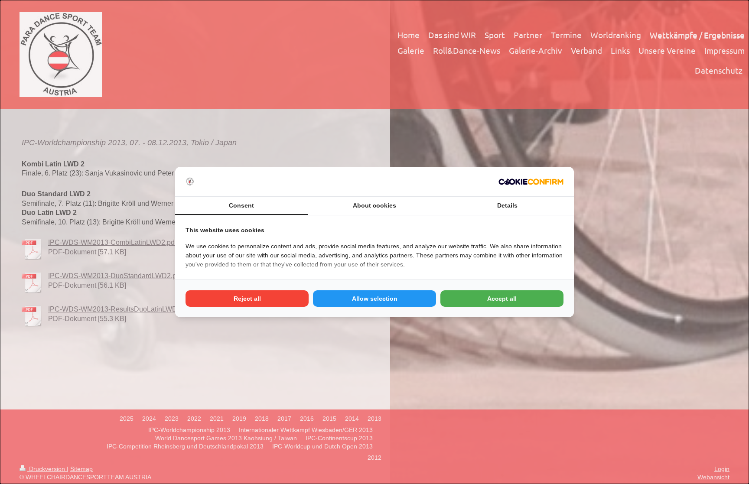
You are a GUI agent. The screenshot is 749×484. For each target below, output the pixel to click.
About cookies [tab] (374, 205)
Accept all (502, 298)
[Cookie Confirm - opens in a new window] (530, 182)
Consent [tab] (241, 205)
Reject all (247, 298)
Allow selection (374, 298)
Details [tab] (507, 205)
